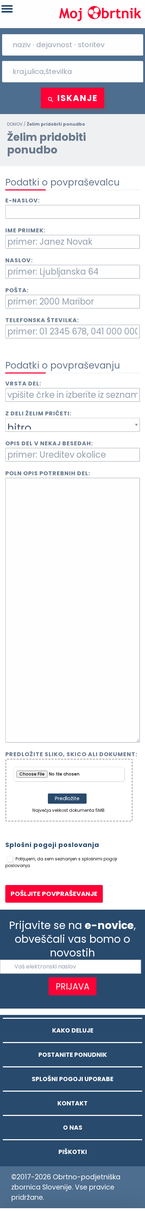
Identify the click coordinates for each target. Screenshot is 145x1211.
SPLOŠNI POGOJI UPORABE (72, 1079)
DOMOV (15, 124)
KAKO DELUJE (72, 1030)
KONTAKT (72, 1103)
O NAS (72, 1127)
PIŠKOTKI (72, 1152)
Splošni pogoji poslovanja (52, 844)
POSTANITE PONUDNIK (72, 1054)
